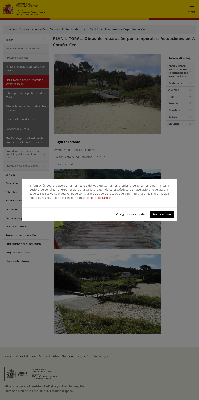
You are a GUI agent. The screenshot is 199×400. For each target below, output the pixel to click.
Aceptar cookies (162, 214)
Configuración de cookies (130, 214)
